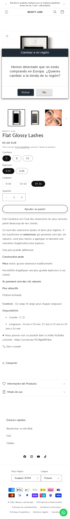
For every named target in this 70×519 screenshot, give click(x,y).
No (44, 92)
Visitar (25, 92)
